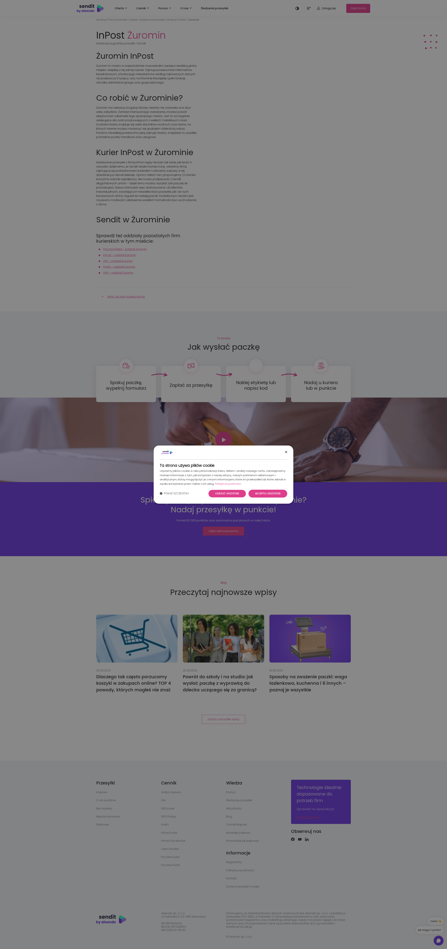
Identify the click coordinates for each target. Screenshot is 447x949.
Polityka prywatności (228, 484)
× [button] (286, 452)
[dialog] (223, 474)
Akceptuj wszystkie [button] (268, 493)
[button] (174, 493)
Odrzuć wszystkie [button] (227, 493)
